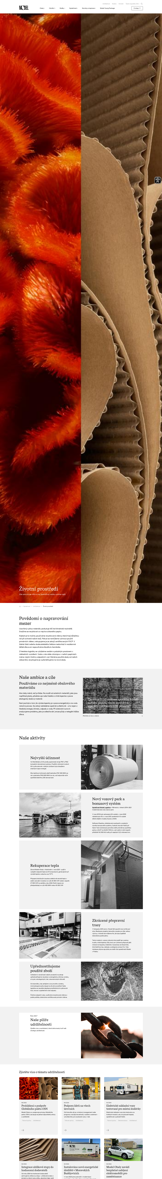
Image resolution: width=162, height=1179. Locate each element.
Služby (62, 8)
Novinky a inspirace (88, 8)
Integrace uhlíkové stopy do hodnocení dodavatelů (37, 1168)
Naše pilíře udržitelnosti (41, 1022)
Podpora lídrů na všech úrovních (77, 1107)
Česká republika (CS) (132, 4)
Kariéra (114, 4)
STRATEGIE (34, 1037)
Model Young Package (107, 8)
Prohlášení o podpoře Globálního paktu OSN (34, 1107)
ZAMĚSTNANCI (36, 1048)
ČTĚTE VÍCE (25, 1131)
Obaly (42, 8)
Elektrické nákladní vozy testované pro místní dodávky (123, 1107)
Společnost (73, 8)
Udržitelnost (106, 4)
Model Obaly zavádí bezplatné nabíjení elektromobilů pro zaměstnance (117, 1171)
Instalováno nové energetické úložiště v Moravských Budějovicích (81, 1170)
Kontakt (121, 4)
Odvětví (51, 8)
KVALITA (33, 1043)
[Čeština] (20, 606)
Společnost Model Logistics (101, 807)
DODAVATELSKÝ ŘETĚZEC (39, 1053)
